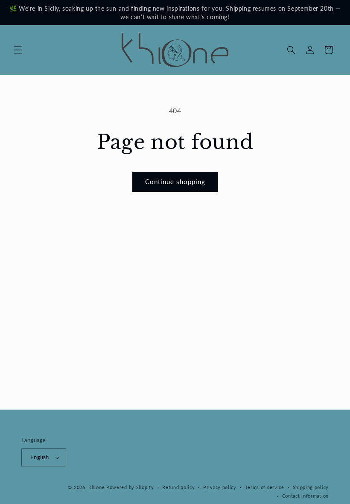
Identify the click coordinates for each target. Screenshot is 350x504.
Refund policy (178, 487)
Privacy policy (219, 487)
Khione (97, 487)
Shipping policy (311, 487)
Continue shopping (175, 181)
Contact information (305, 495)
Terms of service (264, 487)
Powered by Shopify (130, 487)
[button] (18, 50)
